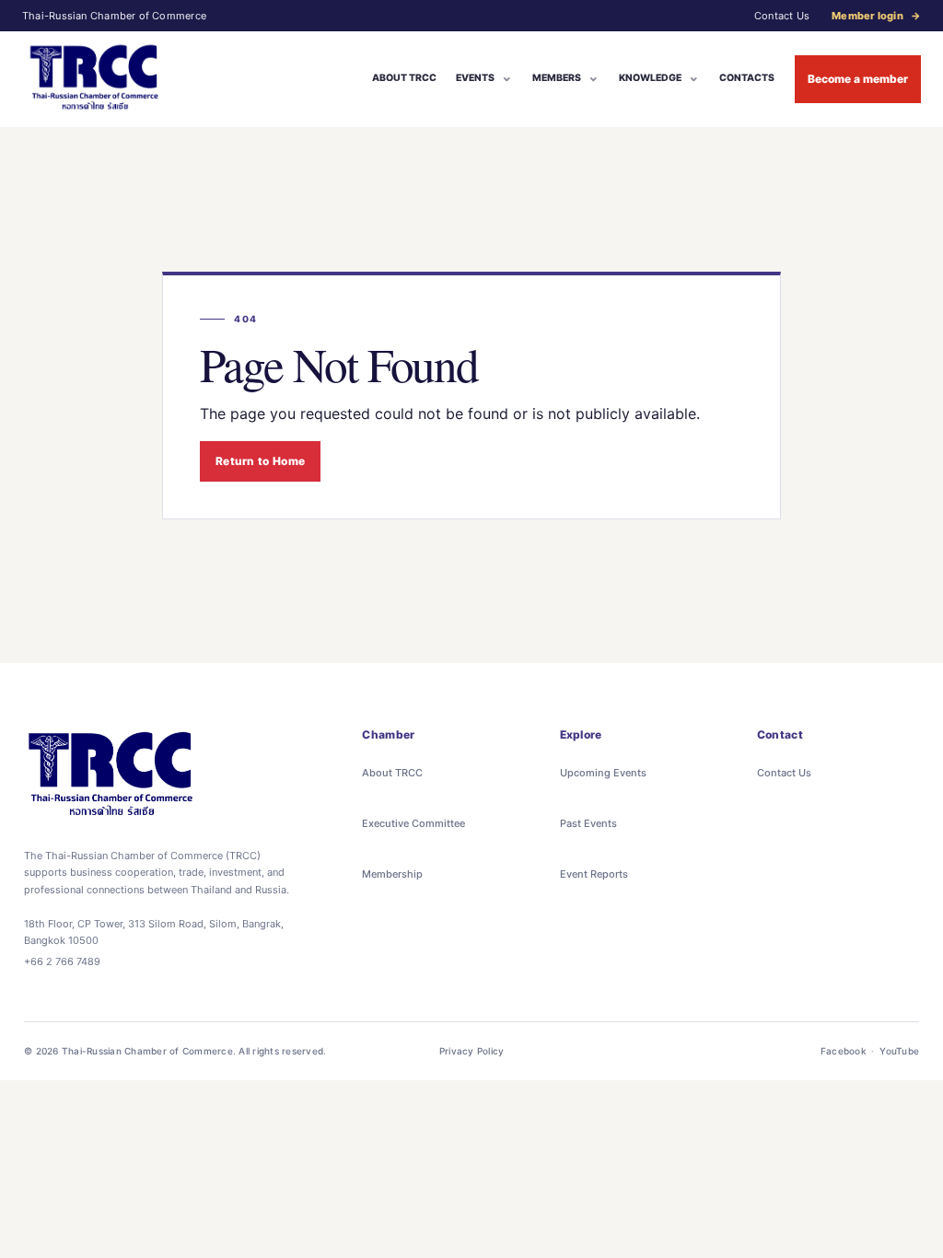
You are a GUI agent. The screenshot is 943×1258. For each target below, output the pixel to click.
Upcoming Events (603, 772)
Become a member (858, 79)
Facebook (844, 1050)
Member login (876, 15)
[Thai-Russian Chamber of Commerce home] (95, 79)
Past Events (588, 823)
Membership (392, 874)
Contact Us (781, 15)
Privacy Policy (472, 1050)
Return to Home (260, 461)
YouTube (899, 1050)
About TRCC (392, 772)
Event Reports (594, 874)
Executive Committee (413, 823)
